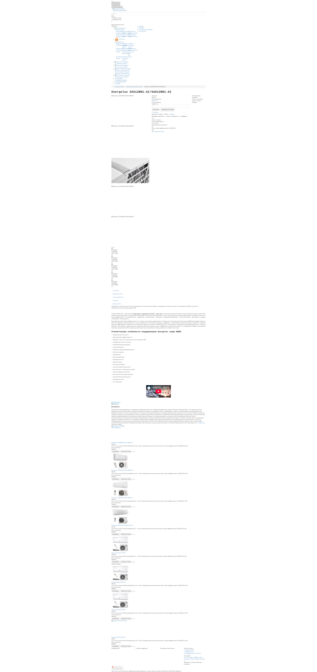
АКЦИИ (141, 26)
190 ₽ (172, 114)
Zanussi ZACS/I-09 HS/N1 (118, 582)
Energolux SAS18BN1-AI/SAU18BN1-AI (122, 442)
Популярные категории (167, 648)
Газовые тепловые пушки (131, 45)
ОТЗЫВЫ (117, 83)
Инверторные (116, 402)
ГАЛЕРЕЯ (141, 28)
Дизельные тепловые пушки (119, 50)
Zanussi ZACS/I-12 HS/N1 (118, 609)
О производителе (118, 297)
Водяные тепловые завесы (125, 45)
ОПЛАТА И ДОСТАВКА (145, 29)
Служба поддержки (142, 648)
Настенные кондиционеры (134, 86)
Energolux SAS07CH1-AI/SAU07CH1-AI (122, 525)
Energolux (155, 100)
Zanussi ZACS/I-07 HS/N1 (118, 553)
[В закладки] (112, 247)
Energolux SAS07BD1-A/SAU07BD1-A (122, 498)
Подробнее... (202, 423)
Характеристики (118, 294)
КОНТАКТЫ (142, 31)
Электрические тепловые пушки (127, 58)
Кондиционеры (119, 86)
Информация (115, 648)
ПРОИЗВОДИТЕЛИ (120, 82)
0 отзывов (155, 112)
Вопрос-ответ (117, 304)
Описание (116, 290)
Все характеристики (158, 131)
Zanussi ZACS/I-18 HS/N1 (118, 637)
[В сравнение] (113, 247)
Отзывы (115, 300)
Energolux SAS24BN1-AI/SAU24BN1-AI (122, 470)
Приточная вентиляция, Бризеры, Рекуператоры (122, 72)
